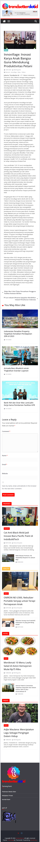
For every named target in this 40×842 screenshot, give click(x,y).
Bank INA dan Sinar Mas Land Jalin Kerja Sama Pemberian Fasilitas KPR (19, 403)
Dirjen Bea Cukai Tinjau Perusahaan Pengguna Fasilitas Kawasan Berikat (20, 292)
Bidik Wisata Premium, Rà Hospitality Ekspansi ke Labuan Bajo (25, 557)
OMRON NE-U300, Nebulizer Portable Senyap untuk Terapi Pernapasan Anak (19, 601)
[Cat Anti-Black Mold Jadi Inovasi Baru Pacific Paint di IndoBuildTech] (20, 516)
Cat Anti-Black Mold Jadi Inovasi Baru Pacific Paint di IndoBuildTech (18, 536)
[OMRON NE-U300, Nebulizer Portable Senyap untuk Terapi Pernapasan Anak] (20, 581)
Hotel (6, 658)
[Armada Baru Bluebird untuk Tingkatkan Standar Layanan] (20, 347)
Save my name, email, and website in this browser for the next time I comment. (19, 487)
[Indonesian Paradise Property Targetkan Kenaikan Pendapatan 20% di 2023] (20, 310)
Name (5, 456)
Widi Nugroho (17, 70)
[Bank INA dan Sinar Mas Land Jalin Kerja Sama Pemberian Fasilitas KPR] (20, 382)
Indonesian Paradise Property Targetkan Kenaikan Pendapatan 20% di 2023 (18, 333)
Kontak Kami (6, 799)
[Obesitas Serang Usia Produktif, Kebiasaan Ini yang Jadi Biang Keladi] (8, 623)
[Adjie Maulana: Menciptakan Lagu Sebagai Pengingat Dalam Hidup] (20, 713)
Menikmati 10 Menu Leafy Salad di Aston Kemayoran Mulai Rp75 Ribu (18, 666)
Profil (6, 725)
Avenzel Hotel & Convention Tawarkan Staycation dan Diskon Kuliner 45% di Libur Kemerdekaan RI (26, 688)
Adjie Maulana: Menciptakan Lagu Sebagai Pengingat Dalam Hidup (19, 733)
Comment (6, 431)
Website (5, 473)
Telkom (23, 72)
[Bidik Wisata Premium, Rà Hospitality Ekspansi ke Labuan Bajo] (8, 559)
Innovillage (14, 72)
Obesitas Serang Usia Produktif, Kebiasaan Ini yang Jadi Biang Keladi (26, 622)
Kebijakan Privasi (7, 795)
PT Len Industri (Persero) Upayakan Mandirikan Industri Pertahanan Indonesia (20, 299)
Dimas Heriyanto (17, 543)
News (6, 50)
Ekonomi (7, 72)
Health (6, 593)
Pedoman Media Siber (9, 792)
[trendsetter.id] (4, 21)
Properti (6, 528)
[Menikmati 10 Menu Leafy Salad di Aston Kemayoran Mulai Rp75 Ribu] (20, 646)
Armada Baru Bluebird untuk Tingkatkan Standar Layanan (16, 369)
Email (4, 464)
